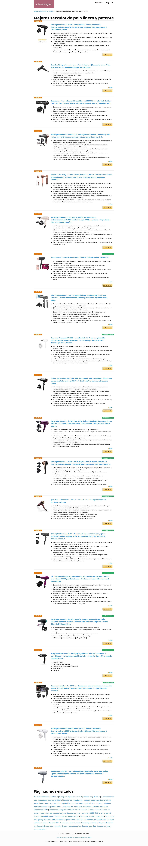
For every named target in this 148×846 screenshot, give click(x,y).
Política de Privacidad (78, 837)
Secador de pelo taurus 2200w (50, 800)
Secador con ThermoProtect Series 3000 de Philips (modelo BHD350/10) (80, 257)
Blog (107, 3)
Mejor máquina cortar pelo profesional (76, 807)
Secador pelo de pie (100, 807)
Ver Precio (108, 55)
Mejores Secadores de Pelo (44, 11)
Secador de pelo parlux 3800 (60, 810)
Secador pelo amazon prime (79, 803)
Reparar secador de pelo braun (46, 797)
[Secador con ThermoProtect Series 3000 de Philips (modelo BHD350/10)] (42, 263)
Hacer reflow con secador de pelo (53, 813)
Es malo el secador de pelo (82, 810)
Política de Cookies (67, 837)
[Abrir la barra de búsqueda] (112, 3)
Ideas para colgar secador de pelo (53, 803)
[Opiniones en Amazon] (42, 40)
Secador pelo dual (89, 826)
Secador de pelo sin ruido (70, 823)
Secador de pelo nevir (91, 797)
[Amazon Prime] (110, 88)
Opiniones (98, 3)
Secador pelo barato (89, 823)
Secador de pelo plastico (72, 800)
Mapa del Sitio (87, 837)
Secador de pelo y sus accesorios (68, 826)
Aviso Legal (59, 837)
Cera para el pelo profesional (70, 797)
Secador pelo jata (41, 810)
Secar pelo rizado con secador (92, 816)
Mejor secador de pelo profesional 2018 (67, 820)
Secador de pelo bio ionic (51, 807)
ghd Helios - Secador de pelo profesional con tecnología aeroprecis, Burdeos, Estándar (78, 501)
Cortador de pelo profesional (95, 820)
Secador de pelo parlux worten (67, 816)
